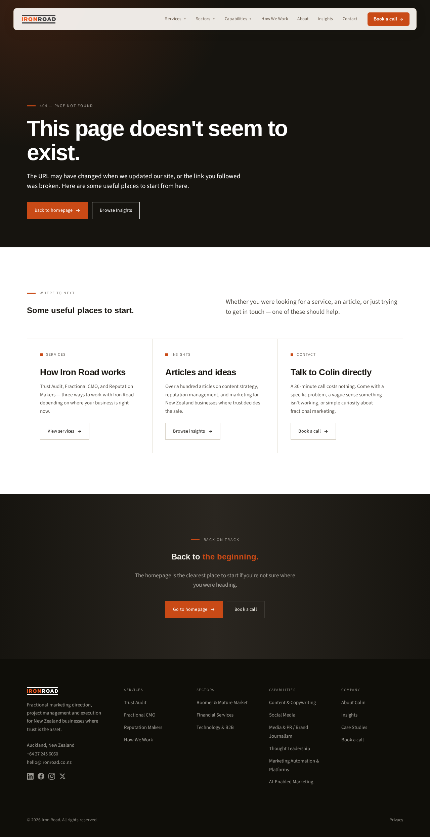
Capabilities (238, 19)
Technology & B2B (215, 727)
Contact (350, 19)
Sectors (205, 19)
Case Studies (354, 727)
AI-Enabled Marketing (291, 781)
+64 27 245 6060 (42, 753)
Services (175, 19)
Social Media (282, 715)
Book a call (385, 18)
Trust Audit (135, 702)
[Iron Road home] (39, 19)
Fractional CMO (140, 715)
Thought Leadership (289, 748)
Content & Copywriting (292, 702)
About (302, 19)
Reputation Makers (143, 727)
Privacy (396, 820)
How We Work (274, 19)
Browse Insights (116, 210)
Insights (325, 19)
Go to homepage (190, 609)
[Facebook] (41, 776)
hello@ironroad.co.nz (49, 762)
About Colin (353, 702)
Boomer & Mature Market (222, 702)
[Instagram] (51, 776)
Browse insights (189, 431)
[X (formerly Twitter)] (62, 776)
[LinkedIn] (30, 776)
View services (61, 431)
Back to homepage (54, 210)
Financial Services (215, 715)
